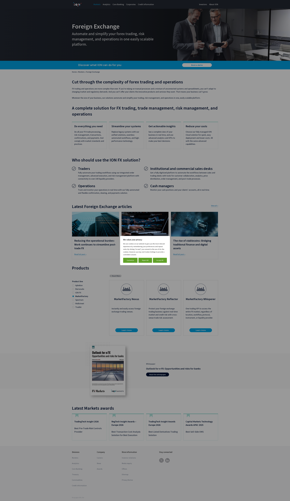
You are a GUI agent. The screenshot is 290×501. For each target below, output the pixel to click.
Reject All (145, 260)
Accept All (159, 260)
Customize (130, 260)
